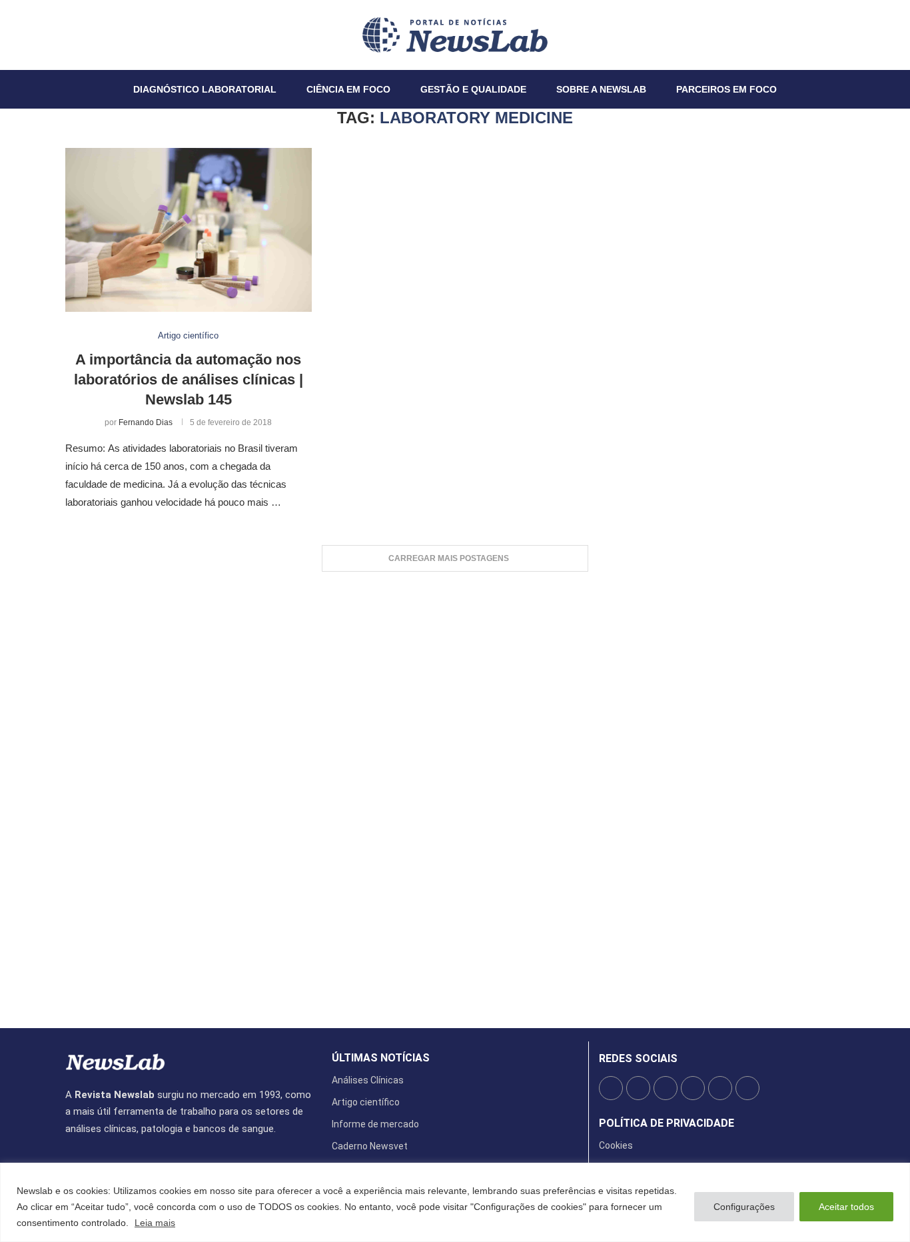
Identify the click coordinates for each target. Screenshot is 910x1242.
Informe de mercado (375, 1124)
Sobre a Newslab (601, 89)
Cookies (616, 1145)
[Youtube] (98, 34)
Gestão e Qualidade (473, 89)
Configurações (744, 1206)
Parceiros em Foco (726, 89)
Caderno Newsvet (370, 1146)
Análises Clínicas (368, 1080)
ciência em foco (348, 89)
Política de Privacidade (666, 1123)
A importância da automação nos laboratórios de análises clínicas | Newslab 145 (188, 379)
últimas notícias (381, 1058)
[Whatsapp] (106, 34)
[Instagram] (82, 34)
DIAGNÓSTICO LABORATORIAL (204, 89)
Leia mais (155, 1222)
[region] (455, 1202)
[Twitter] (74, 34)
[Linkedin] (90, 34)
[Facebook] (66, 34)
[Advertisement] (455, 793)
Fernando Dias (146, 422)
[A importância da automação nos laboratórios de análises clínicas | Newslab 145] (188, 230)
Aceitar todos (846, 1206)
